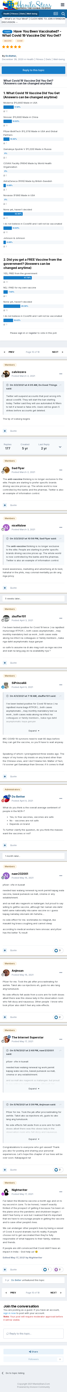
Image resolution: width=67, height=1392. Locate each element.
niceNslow (19, 525)
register (33, 333)
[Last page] (62, 352)
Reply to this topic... (20, 1333)
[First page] (4, 352)
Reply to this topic (33, 70)
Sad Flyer (18, 468)
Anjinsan (18, 970)
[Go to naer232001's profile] (6, 875)
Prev (11, 352)
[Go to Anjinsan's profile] (6, 972)
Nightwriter (19, 1190)
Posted (23, 375)
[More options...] (60, 374)
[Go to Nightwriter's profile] (6, 1192)
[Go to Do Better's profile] (6, 798)
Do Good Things (47, 385)
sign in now (9, 1313)
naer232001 (20, 873)
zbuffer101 (19, 616)
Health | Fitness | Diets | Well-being (46, 59)
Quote (13, 430)
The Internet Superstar (28, 1037)
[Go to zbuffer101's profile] (6, 618)
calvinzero (19, 372)
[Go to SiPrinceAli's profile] (6, 685)
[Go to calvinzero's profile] (6, 374)
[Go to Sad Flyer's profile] (6, 470)
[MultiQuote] (5, 431)
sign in (21, 333)
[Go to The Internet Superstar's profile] (6, 1039)
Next (55, 352)
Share (34, 1351)
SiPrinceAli (19, 683)
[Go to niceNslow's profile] (6, 527)
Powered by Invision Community (33, 1387)
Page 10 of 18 (33, 352)
